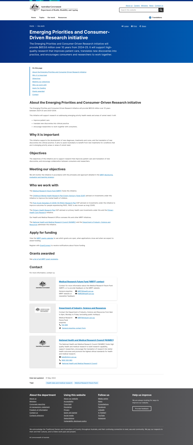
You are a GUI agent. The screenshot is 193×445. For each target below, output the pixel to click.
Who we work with (39, 85)
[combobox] (139, 10)
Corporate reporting (37, 404)
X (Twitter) (102, 413)
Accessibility (68, 401)
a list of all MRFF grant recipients (45, 259)
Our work (51, 17)
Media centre (103, 399)
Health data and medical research (59, 383)
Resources (62, 17)
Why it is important (39, 75)
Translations (157, 17)
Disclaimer (68, 407)
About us (129, 6)
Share (144, 26)
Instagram (102, 418)
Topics (41, 17)
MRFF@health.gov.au (85, 291)
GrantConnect (45, 245)
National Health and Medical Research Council (79, 363)
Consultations (103, 404)
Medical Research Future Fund (86, 383)
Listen (126, 26)
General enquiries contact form (74, 328)
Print (135, 26)
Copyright (67, 404)
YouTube (101, 415)
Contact (35, 95)
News (151, 6)
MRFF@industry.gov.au (86, 318)
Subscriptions (69, 418)
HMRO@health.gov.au (86, 294)
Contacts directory (37, 415)
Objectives (36, 78)
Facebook (102, 407)
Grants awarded (38, 91)
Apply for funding (39, 88)
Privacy (66, 410)
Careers (137, 6)
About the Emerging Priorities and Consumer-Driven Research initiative (59, 72)
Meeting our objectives (41, 82)
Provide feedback (142, 409)
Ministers (144, 6)
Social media (69, 415)
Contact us (159, 6)
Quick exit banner (70, 413)
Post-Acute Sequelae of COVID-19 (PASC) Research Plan (54, 203)
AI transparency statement (40, 407)
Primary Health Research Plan (44, 210)
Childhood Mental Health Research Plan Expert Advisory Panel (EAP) (59, 196)
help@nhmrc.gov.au (69, 357)
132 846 (65, 325)
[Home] (54, 7)
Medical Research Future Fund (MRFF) (47, 191)
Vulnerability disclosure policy (75, 421)
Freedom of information (39, 410)
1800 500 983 (67, 360)
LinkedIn (101, 410)
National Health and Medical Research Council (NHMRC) (54, 222)
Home (33, 17)
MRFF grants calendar (45, 238)
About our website (71, 399)
